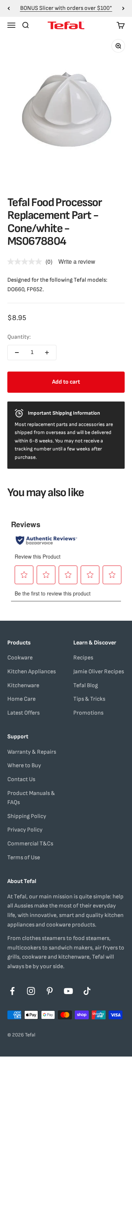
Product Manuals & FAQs (31, 798)
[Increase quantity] (47, 352)
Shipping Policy (26, 816)
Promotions (88, 712)
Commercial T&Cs (30, 843)
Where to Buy (24, 765)
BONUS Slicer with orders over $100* (66, 8)
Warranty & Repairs (31, 752)
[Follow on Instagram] (31, 991)
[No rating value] (26, 261)
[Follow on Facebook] (12, 991)
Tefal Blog (85, 685)
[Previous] (8, 8)
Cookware (20, 657)
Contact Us (21, 779)
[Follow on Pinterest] (50, 991)
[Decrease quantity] (17, 352)
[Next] (123, 8)
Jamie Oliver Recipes (98, 671)
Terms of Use (23, 857)
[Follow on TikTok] (87, 991)
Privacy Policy (25, 829)
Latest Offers (23, 712)
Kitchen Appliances (31, 671)
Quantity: (19, 337)
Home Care (21, 699)
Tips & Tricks (89, 699)
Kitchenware (23, 685)
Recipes (83, 657)
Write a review (76, 261)
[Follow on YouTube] (68, 991)
